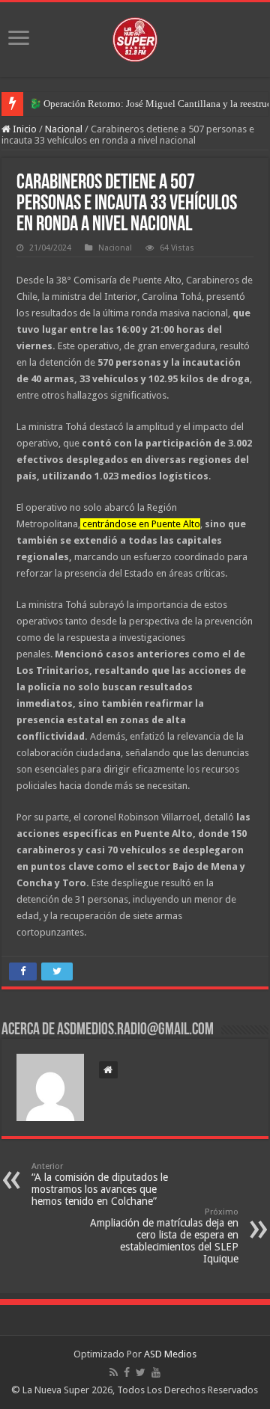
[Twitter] (140, 1372)
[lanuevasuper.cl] (135, 37)
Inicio (23, 129)
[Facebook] (126, 1372)
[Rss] (113, 1372)
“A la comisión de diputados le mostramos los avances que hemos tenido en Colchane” (100, 1184)
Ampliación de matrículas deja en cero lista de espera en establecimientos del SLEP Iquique (164, 1236)
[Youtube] (156, 1372)
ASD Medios (170, 1354)
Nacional (63, 129)
